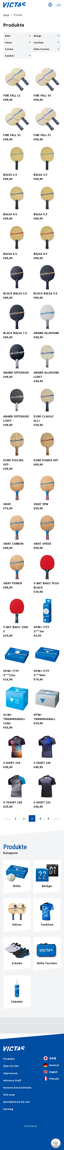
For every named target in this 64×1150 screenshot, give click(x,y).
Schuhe (9, 49)
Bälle (8, 35)
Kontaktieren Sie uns (16, 1101)
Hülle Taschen (42, 49)
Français (54, 1078)
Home (6, 14)
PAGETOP (55, 1144)
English (53, 1071)
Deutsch (54, 1065)
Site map (9, 1094)
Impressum (10, 1073)
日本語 (52, 1058)
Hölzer (8, 42)
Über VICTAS (11, 1066)
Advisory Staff (12, 1080)
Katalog (8, 1109)
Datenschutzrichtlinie (17, 1087)
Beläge (37, 35)
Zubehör (9, 55)
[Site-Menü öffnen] (58, 5)
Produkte (9, 1058)
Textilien (39, 42)
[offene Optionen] (29, 36)
